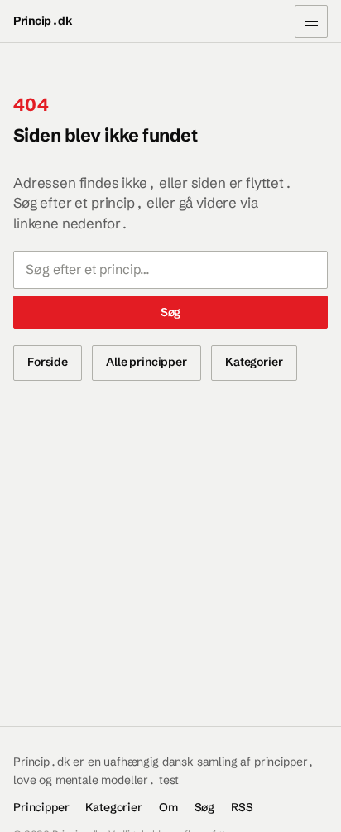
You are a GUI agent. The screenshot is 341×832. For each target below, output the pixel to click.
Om (168, 807)
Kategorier (254, 361)
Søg (171, 312)
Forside (47, 361)
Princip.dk (42, 20)
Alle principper (146, 361)
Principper (41, 807)
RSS (242, 807)
